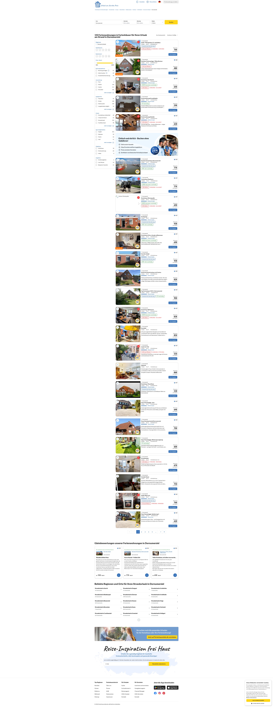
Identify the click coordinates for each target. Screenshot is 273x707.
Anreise (126, 21)
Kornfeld (143, 328)
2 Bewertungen (151, 64)
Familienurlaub (106, 122)
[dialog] (258, 693)
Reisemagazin (125, 691)
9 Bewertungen (151, 405)
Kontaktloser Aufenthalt (106, 115)
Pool (106, 82)
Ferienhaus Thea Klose (147, 384)
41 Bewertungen (151, 163)
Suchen (171, 22)
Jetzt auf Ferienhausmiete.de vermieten (162, 637)
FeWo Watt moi (145, 495)
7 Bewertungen (151, 256)
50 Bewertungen (151, 82)
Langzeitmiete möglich (106, 106)
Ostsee (96, 688)
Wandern (106, 134)
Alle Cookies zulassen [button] (258, 700)
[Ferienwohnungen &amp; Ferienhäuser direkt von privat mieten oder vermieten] (106, 6)
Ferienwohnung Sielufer (148, 117)
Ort (97, 21)
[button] (258, 703)
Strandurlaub (106, 120)
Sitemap (97, 697)
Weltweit (97, 694)
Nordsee (97, 685)
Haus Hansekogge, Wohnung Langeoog (152, 440)
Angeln (106, 131)
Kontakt (123, 697)
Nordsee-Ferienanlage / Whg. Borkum (151, 61)
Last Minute (106, 162)
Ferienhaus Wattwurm (147, 309)
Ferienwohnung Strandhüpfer (149, 98)
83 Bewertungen (151, 182)
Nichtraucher (106, 103)
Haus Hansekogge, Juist (147, 402)
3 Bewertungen (151, 294)
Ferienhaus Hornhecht (147, 80)
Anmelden (142, 1)
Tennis (106, 137)
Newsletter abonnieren (159, 664)
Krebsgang (144, 216)
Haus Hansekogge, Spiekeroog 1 (150, 514)
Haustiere (106, 98)
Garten (106, 87)
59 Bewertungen (151, 312)
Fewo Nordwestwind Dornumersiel (151, 421)
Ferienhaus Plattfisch (147, 179)
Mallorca (97, 691)
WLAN (106, 84)
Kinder (106, 101)
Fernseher (106, 89)
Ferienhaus (106, 148)
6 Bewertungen (151, 101)
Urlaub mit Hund (106, 117)
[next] (161, 532)
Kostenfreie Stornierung (106, 75)
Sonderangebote (106, 159)
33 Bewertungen (151, 120)
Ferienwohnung (106, 151)
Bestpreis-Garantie (106, 165)
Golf (106, 139)
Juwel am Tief (145, 347)
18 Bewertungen (151, 238)
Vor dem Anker (145, 254)
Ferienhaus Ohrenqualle (148, 198)
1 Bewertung (150, 517)
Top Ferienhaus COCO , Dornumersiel (151, 291)
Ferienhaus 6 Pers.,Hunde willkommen (152, 235)
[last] (164, 532)
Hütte (106, 153)
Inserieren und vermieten (142, 685)
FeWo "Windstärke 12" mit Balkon (150, 42)
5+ (109, 50)
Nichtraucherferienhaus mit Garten (151, 272)
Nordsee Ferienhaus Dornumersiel (151, 160)
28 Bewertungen (151, 201)
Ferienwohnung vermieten (171, 1)
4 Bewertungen (151, 387)
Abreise (139, 21)
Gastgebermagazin (140, 688)
